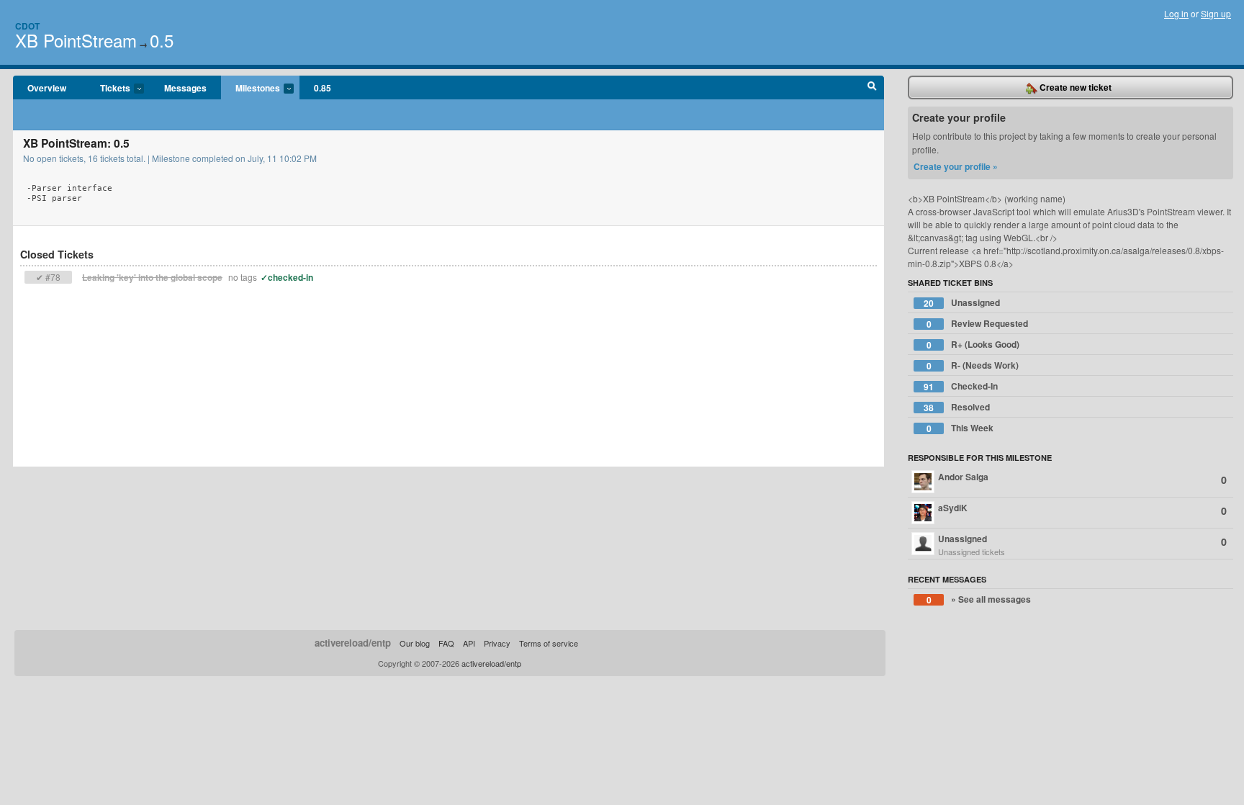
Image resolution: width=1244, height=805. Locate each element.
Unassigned (962, 303)
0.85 (322, 87)
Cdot (27, 25)
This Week (960, 428)
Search (872, 88)
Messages (185, 87)
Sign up (1216, 13)
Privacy (497, 643)
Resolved (957, 407)
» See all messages (979, 599)
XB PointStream (76, 40)
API (469, 643)
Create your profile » (956, 166)
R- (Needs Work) (973, 365)
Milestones (250, 88)
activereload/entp (353, 642)
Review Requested (978, 323)
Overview (46, 87)
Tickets (108, 88)
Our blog (415, 643)
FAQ (446, 643)
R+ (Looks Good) (973, 344)
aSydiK (1082, 509)
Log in (1176, 13)
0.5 (161, 40)
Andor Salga (1082, 478)
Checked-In (961, 386)
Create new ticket (1074, 87)
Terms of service (548, 643)
